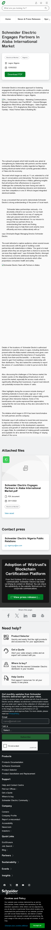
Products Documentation (12, 762)
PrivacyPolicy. (14, 714)
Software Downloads (11, 766)
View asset (9, 513)
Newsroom (6, 827)
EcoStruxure (7, 842)
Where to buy (8, 796)
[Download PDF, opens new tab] (15, 74)
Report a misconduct (11, 819)
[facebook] (8, 616)
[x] (17, 616)
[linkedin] (25, 616)
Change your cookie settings (16, 925)
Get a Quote (7, 793)
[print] (42, 616)
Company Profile (9, 816)
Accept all (37, 925)
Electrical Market (12, 57)
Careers (5, 812)
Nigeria (25, 57)
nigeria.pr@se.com (15, 546)
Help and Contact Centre (13, 785)
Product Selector (9, 770)
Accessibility (7, 823)
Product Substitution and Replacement (18, 774)
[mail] (34, 616)
